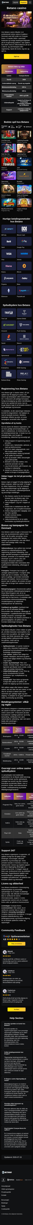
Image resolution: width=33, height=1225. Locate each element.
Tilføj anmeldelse (16, 943)
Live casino (13, 126)
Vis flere (16, 1009)
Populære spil (4, 126)
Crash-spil (20, 126)
